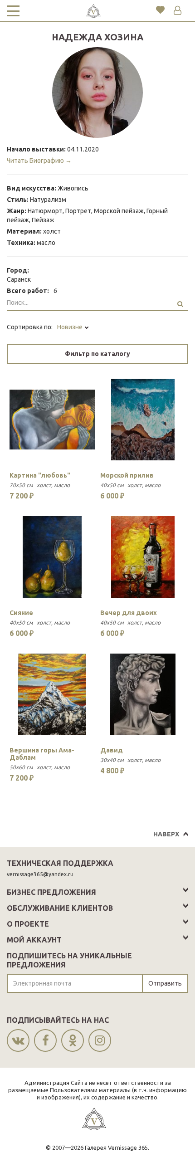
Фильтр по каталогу (97, 353)
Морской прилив (127, 475)
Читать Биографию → (39, 160)
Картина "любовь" (40, 475)
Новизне (70, 327)
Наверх (166, 834)
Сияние (21, 612)
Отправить (165, 983)
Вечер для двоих (128, 612)
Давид (111, 750)
